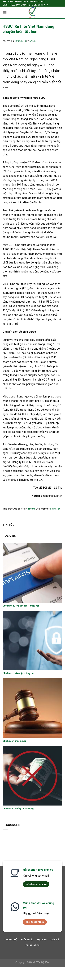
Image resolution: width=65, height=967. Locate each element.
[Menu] (5, 12)
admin (32, 41)
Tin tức (31, 508)
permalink (55, 508)
